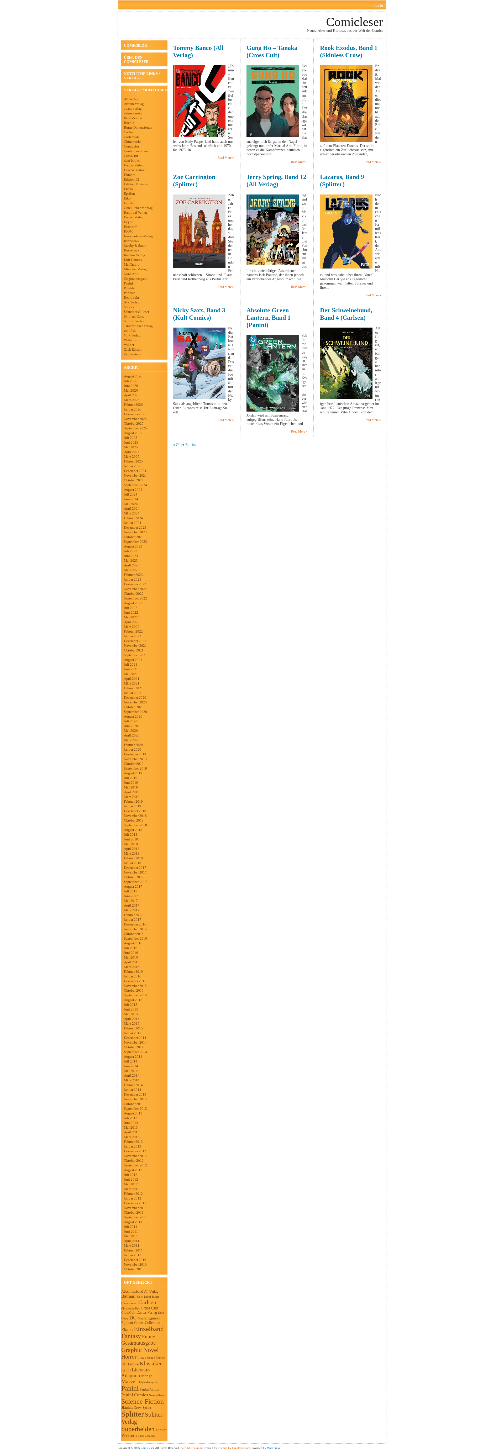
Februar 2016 (133, 972)
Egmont (154, 1318)
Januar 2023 (132, 579)
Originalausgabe (135, 279)
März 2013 (131, 1137)
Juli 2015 (130, 1005)
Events (129, 203)
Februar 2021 (133, 688)
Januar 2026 (132, 409)
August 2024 (133, 490)
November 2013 (135, 1099)
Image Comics (156, 1357)
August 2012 (133, 1170)
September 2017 (135, 882)
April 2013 (131, 1132)
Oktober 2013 (134, 1104)
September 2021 (135, 655)
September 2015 (135, 995)
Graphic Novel (140, 1349)
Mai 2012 (131, 1184)
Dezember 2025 (135, 414)
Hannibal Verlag (135, 212)
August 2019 (133, 773)
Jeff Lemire (130, 1364)
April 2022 (131, 622)
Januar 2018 (132, 863)
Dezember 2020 (135, 697)
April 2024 (131, 509)
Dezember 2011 (135, 1203)
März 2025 (131, 457)
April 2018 (131, 849)
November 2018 (135, 816)
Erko (127, 198)
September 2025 (135, 428)
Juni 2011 (131, 1231)
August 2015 (133, 1000)
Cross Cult (149, 1308)
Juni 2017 (131, 896)
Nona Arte (131, 274)
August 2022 (133, 603)
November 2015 (135, 986)
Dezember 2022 (135, 584)
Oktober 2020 (134, 707)
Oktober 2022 (134, 594)
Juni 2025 (131, 442)
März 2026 (131, 400)
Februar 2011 (133, 1250)
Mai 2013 (131, 1127)
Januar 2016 (132, 976)
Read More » (226, 158)
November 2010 (135, 1264)
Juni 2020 (131, 726)
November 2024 (135, 475)
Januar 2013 (132, 1146)
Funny (148, 1336)
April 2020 (131, 735)
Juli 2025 (130, 438)
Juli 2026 (130, 381)
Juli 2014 (130, 1061)
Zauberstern (132, 354)
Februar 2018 (133, 858)
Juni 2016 (131, 953)
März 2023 (131, 570)
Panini (128, 283)
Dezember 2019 (135, 754)
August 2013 (133, 1113)
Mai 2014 (131, 1071)
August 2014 (133, 1057)
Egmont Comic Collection (140, 1323)
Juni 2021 (131, 669)
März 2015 (131, 1023)
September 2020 (135, 712)
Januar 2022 (132, 636)
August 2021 (133, 660)
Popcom (129, 293)
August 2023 (133, 546)
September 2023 (135, 542)
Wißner (129, 345)
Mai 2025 (131, 447)
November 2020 (135, 702)
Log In (378, 5)
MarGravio (131, 264)
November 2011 (135, 1208)
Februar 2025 (133, 461)
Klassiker (151, 1363)
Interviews (131, 241)
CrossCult (131, 156)
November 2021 (135, 646)
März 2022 (131, 627)
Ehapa (128, 189)
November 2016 (135, 929)
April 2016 (131, 962)
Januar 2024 (132, 523)
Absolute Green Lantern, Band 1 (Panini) (268, 317)
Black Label (143, 1296)
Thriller (161, 1430)
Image (142, 1357)
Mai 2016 (131, 957)
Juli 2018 (130, 835)
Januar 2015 (132, 1033)
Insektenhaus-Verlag (138, 236)
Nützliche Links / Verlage (142, 76)
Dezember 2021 (135, 641)
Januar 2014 (132, 1090)
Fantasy (131, 1336)
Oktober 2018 (134, 820)
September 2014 (135, 1052)
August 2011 (133, 1222)
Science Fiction (142, 1401)
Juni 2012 (131, 1179)
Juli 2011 (130, 1227)
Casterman (131, 137)
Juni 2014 (131, 1066)
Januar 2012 (132, 1198)
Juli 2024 (130, 494)
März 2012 (131, 1189)
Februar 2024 (133, 518)
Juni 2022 (131, 612)
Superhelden (138, 1428)
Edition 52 (131, 179)
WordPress (273, 1447)
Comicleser (354, 22)
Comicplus (131, 146)
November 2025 (135, 419)
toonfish (130, 331)
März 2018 (131, 853)
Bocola (129, 123)
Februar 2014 (133, 1085)
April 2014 (131, 1075)
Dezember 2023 (135, 527)
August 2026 (133, 376)
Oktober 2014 (134, 1047)
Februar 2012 (133, 1194)
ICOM (128, 231)
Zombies (150, 1435)
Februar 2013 (133, 1142)
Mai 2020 (131, 731)
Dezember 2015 (135, 981)
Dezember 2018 (135, 811)
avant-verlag (133, 109)
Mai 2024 (131, 504)
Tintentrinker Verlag (138, 326)
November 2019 (135, 759)
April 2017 (131, 905)
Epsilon (129, 194)
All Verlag (131, 99)
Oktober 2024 (134, 480)
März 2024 (131, 513)
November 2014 (135, 1042)
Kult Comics (133, 260)
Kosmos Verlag (134, 255)
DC (132, 1318)
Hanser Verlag (134, 217)
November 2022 (135, 589)
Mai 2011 (131, 1236)
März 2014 (131, 1080)
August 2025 (133, 433)
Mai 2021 (131, 674)
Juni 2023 (131, 556)
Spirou (147, 1407)
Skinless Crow (134, 316)
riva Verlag (131, 302)
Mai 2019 (131, 787)
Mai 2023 (131, 560)
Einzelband (149, 1328)
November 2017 (135, 872)
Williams (130, 340)
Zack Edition (133, 349)
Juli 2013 (130, 1118)
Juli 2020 (130, 721)
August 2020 (133, 716)
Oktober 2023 (134, 537)
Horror (128, 1357)
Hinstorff (130, 227)
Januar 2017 (132, 920)
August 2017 (133, 886)
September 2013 (135, 1109)
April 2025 (131, 452)
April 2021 (131, 679)
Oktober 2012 (134, 1160)
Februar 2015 (133, 1028)
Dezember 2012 (135, 1151)
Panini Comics (134, 1394)
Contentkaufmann (137, 151)
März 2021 (131, 683)
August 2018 (133, 830)
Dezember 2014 (135, 1038)
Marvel (129, 1381)
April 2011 (131, 1241)
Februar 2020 (133, 745)
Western (129, 1435)
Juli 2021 (130, 664)
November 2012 (135, 1156)
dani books (132, 160)
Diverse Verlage (135, 170)
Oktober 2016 (134, 934)
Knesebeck (131, 250)
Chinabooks (132, 142)
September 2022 (135, 598)
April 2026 (131, 395)
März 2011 (131, 1246)
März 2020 (131, 740)
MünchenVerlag (135, 269)
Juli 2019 (130, 778)
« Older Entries (184, 445)
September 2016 (135, 938)
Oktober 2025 (134, 423)
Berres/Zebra (133, 118)
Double (142, 1318)
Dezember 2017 (135, 868)
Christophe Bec (130, 1308)
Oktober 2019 (134, 764)
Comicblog (135, 46)
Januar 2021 (132, 693)
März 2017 (131, 910)
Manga (147, 1376)
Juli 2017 (130, 891)
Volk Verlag (132, 335)
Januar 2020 (132, 749)
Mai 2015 (131, 1014)
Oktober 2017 (134, 877)
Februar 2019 (133, 801)
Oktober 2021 (134, 650)
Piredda (129, 288)
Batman (128, 1296)
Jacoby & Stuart (135, 246)
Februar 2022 (133, 631)
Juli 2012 (130, 1175)
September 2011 (135, 1217)
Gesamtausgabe (138, 1343)
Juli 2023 (130, 551)
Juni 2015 (131, 1009)
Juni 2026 (131, 386)
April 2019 (131, 792)
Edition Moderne (136, 184)
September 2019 (135, 768)
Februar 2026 (133, 405)
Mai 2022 (131, 617)
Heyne (128, 222)
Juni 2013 (131, 1123)
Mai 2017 (131, 901)
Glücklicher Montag (138, 208)
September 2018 (135, 825)
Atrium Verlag (134, 104)
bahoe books (133, 113)
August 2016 (133, 943)
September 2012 (135, 1165)
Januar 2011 (132, 1255)
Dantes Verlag (134, 165)
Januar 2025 (132, 466)
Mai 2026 (131, 390)
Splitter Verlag (134, 321)
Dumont (129, 175)
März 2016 (131, 967)
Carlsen (129, 132)
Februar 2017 (133, 915)
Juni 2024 (131, 499)
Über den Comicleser (136, 60)
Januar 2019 (132, 806)
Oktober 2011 (134, 1212)
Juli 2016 (130, 948)
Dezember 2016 (135, 924)
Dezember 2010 (135, 1260)
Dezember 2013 (135, 1094)
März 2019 (131, 797)
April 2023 (131, 565)
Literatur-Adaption (135, 1372)
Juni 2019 (131, 783)
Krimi (126, 1370)
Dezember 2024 (135, 471)
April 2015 (131, 1019)
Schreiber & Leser (136, 312)
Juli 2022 (130, 608)
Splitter (132, 1414)
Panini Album (149, 1389)
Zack (141, 1435)
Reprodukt (131, 297)
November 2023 (135, 532)
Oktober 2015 (134, 990)
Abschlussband (132, 1291)
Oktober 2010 (134, 1269)
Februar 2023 (133, 575)
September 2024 (135, 485)
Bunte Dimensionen (138, 127)
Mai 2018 (131, 844)
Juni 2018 (131, 839)
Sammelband (157, 1395)
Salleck (129, 307)
